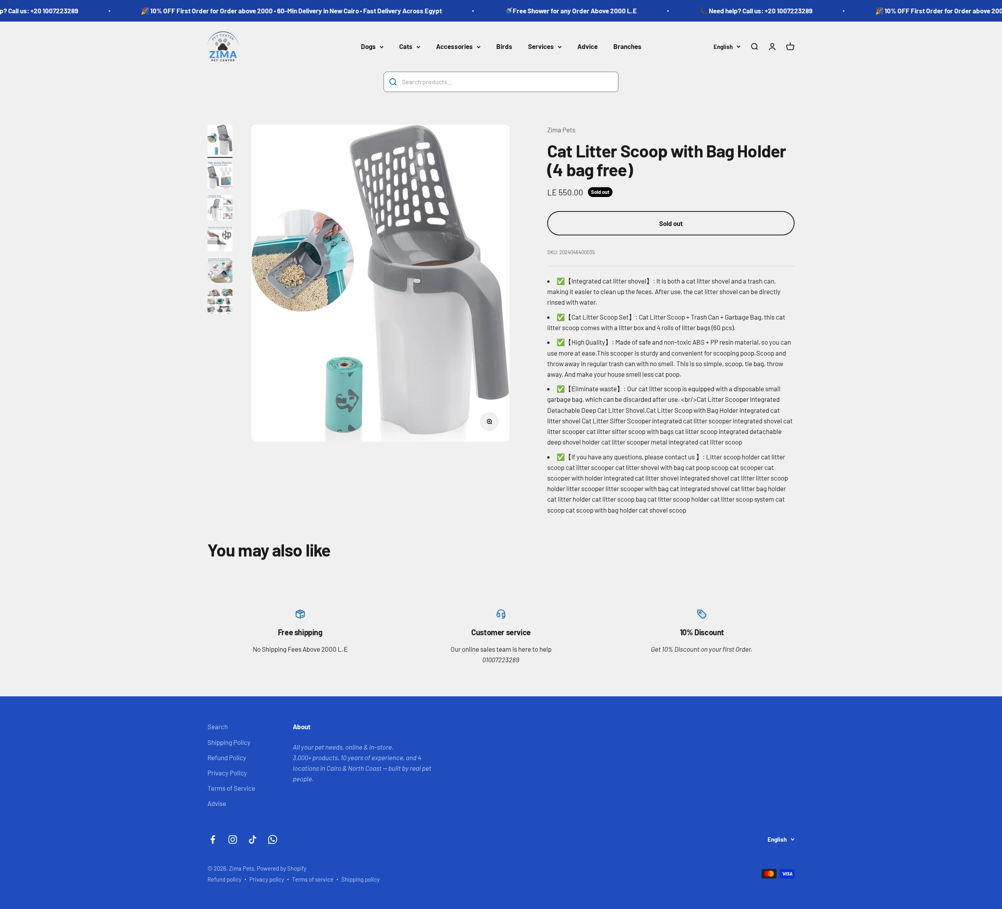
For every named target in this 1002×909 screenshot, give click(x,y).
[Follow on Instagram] (232, 839)
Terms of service (312, 879)
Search (217, 726)
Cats (406, 47)
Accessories (454, 47)
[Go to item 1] (219, 141)
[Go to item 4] (219, 240)
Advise (216, 803)
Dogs (368, 47)
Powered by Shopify (281, 868)
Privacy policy (266, 879)
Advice (587, 47)
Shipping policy (360, 879)
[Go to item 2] (219, 176)
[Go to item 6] (219, 302)
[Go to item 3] (219, 209)
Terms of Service (231, 788)
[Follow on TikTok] (252, 839)
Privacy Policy (227, 773)
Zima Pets (561, 130)
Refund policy (224, 879)
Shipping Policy (228, 742)
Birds (504, 47)
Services (541, 47)
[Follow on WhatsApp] (272, 839)
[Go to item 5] (219, 271)
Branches (627, 47)
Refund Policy (226, 757)
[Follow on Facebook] (212, 839)
